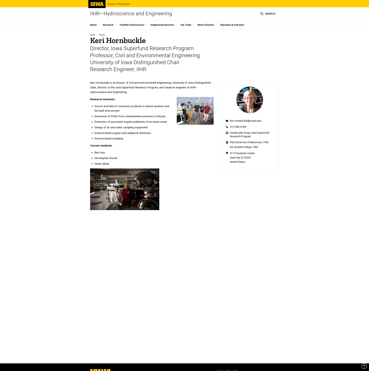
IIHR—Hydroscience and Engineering (131, 13)
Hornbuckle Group (240, 132)
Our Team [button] (185, 25)
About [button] (93, 25)
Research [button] (108, 25)
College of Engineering (118, 4)
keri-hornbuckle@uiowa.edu (245, 120)
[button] (268, 13)
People (102, 35)
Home (92, 35)
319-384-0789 (238, 126)
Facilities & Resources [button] (132, 25)
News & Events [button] (206, 25)
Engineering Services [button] (162, 25)
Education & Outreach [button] (232, 25)
